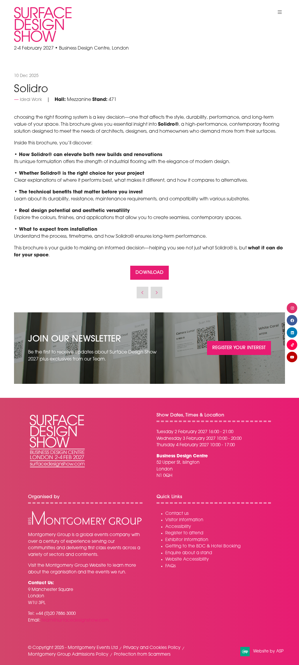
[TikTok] (292, 345)
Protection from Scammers (142, 654)
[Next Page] (156, 292)
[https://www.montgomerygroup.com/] (85, 524)
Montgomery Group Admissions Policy (68, 654)
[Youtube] (292, 357)
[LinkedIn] (292, 332)
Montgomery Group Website (76, 566)
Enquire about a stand (188, 553)
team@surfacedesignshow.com (75, 620)
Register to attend (184, 533)
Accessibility (178, 527)
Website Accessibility (187, 559)
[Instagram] (292, 308)
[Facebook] (292, 320)
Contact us (177, 514)
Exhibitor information (186, 540)
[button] (279, 12)
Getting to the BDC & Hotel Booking (203, 546)
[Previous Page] (142, 292)
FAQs (170, 566)
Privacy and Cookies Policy (151, 648)
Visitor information (184, 520)
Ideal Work (31, 100)
